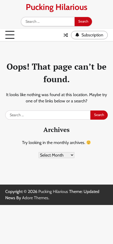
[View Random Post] (66, 35)
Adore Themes (35, 197)
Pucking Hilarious (56, 7)
